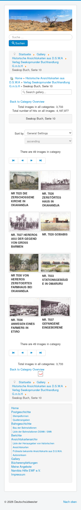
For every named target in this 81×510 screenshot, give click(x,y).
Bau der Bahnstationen (25, 427)
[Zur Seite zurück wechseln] (22, 161)
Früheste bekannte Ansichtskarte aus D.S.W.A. (37, 451)
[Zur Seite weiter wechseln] (32, 161)
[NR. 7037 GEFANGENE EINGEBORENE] (55, 307)
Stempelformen (21, 416)
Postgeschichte (21, 412)
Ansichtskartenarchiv (24, 439)
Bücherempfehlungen (24, 463)
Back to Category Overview (27, 101)
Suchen (20, 43)
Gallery (15, 459)
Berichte (16, 435)
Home (18, 78)
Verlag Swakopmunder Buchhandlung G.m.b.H (39, 84)
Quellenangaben (21, 419)
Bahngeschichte (21, 424)
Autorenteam (19, 455)
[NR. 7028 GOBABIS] (55, 222)
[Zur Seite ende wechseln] (41, 161)
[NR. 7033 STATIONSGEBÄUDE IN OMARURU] (55, 263)
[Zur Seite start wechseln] (13, 161)
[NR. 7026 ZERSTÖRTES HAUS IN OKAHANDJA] (55, 181)
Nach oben (70, 502)
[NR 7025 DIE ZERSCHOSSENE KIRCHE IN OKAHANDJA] (24, 181)
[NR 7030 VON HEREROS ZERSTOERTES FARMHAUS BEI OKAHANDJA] (24, 263)
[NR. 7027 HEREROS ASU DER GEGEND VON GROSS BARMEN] (24, 222)
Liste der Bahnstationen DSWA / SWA (32, 431)
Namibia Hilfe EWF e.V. (26, 470)
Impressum (18, 474)
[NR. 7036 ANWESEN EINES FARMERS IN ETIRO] (24, 307)
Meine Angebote (21, 467)
